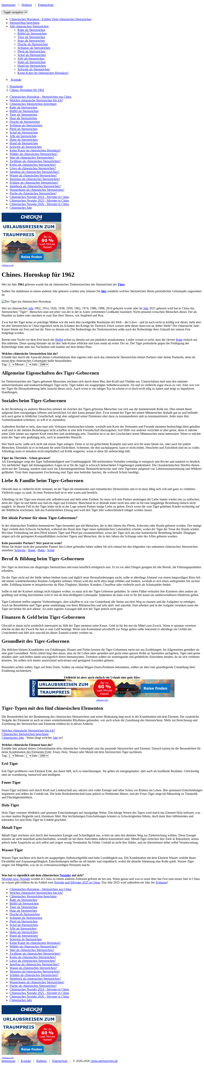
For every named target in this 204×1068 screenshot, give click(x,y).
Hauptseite (16, 86)
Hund (32, 550)
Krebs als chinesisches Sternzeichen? (33, 164)
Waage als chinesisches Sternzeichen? (33, 175)
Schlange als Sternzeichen (34, 48)
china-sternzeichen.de (104, 1061)
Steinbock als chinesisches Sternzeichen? (35, 186)
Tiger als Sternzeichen (31, 37)
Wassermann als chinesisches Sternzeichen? (37, 189)
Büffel (59, 339)
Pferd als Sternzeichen (31, 51)
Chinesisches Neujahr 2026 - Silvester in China (39, 204)
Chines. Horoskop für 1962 (27, 90)
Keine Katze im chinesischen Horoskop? (43, 73)
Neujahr (65, 875)
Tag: (5, 364)
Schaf (50, 550)
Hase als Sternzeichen (31, 40)
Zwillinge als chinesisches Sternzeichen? (35, 161)
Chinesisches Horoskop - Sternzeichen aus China (40, 96)
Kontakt (26, 1061)
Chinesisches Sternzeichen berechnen (33, 104)
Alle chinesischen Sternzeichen (29, 26)
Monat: (20, 364)
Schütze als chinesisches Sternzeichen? (34, 182)
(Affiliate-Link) (8, 265)
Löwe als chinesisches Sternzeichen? (33, 168)
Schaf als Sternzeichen (32, 55)
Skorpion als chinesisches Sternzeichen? (35, 179)
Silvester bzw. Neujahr (16, 879)
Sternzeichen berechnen (24, 22)
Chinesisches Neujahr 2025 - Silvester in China (39, 200)
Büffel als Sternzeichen (32, 33)
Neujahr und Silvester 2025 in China (77, 882)
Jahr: (35, 364)
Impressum (8, 5)
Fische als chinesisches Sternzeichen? (33, 193)
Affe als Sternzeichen (31, 58)
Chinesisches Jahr (21, 207)
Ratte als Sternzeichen (31, 30)
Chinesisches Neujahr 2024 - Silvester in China (39, 197)
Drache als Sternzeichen (33, 44)
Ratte (179, 339)
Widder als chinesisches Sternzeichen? (34, 154)
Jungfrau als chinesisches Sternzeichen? (34, 172)
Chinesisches (10, 737)
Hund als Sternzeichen (32, 65)
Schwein (20, 550)
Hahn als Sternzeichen (32, 62)
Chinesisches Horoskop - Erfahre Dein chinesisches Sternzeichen (50, 19)
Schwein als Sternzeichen (34, 69)
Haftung (27, 5)
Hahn (41, 550)
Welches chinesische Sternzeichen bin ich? (36, 100)
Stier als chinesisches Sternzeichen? (32, 157)
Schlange (161, 882)
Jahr (30, 308)
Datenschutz (46, 5)
